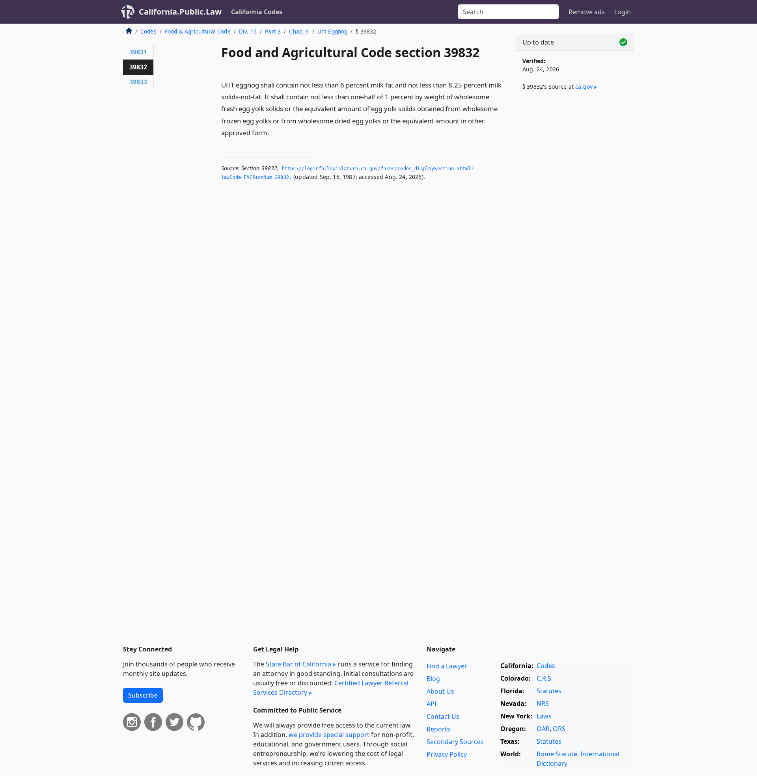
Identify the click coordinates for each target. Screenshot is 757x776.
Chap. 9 (299, 31)
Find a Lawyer (447, 666)
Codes (148, 31)
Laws (544, 716)
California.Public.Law (180, 11)
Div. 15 (248, 31)
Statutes (549, 691)
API (431, 704)
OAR (543, 728)
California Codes (256, 11)
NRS (543, 703)
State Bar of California (298, 664)
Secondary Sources (455, 741)
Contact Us (443, 716)
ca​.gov (584, 86)
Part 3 (273, 31)
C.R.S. (545, 678)
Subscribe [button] (143, 695)
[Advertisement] (575, 227)
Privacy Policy (447, 754)
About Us (440, 691)
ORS (559, 728)
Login (622, 11)
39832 (138, 67)
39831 (138, 52)
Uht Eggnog (332, 31)
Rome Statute (557, 754)
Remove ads (587, 11)
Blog (433, 678)
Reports (438, 729)
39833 (138, 82)
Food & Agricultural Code (198, 31)
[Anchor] (273, 132)
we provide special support (329, 734)
